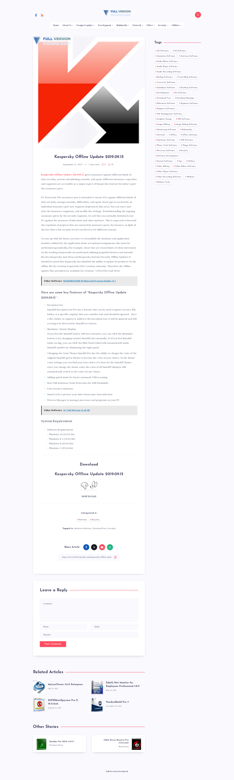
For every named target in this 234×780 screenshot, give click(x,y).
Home (56, 25)
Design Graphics (85, 25)
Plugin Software (190, 145)
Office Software (190, 135)
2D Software (163, 51)
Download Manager (185, 98)
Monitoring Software (166, 130)
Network (136, 25)
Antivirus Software (82, 528)
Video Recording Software (169, 177)
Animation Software (166, 56)
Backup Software (165, 77)
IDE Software (183, 119)
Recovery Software (166, 151)
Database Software (166, 88)
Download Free (99, 528)
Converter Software (166, 82)
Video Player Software (167, 172)
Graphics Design (164, 119)
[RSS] (42, 15)
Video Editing (163, 166)
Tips (180, 161)
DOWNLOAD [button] (89, 496)
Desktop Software (189, 88)
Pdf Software (187, 140)
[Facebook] (35, 15)
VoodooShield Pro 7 (117, 702)
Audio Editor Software (167, 61)
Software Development (167, 156)
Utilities (175, 25)
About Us (67, 25)
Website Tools (163, 182)
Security (162, 25)
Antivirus (83, 520)
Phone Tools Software (167, 145)
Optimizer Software (166, 140)
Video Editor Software (185, 166)
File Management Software (169, 114)
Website (191, 177)
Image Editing (163, 124)
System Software (165, 161)
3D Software (180, 51)
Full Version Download (117, 771)
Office (149, 25)
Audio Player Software (167, 67)
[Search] (198, 15)
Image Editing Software (186, 124)
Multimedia (121, 25)
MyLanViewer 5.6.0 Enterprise (65, 684)
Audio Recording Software (169, 72)
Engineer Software (189, 103)
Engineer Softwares (166, 109)
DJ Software (180, 93)
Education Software (166, 103)
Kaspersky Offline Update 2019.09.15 (62, 174)
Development (104, 25)
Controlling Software (187, 77)
